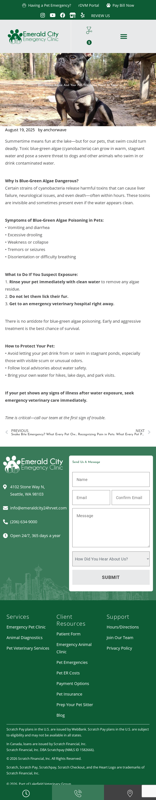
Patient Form (68, 634)
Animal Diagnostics (24, 637)
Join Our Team (120, 637)
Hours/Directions (123, 627)
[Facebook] (62, 15)
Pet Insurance (69, 694)
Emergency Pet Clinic (26, 627)
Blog (60, 715)
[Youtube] (52, 15)
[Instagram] (42, 15)
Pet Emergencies (72, 662)
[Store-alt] (72, 15)
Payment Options (72, 683)
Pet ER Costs (68, 673)
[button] (123, 36)
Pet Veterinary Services (27, 648)
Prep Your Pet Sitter (74, 704)
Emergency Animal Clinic (74, 648)
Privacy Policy (119, 648)
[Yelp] (82, 15)
